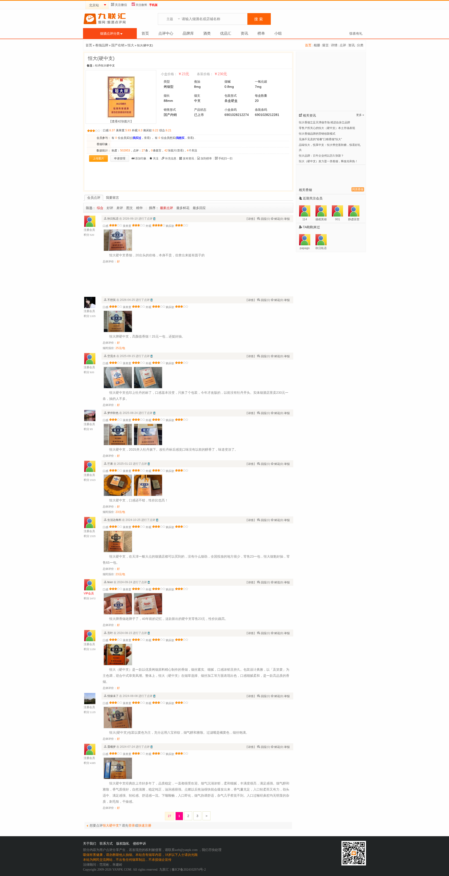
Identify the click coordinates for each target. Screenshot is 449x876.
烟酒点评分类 (110, 33)
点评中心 (165, 33)
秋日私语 (113, 218)
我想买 (180, 138)
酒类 (207, 33)
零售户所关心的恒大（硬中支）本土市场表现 (327, 128)
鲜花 (277, 219)
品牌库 (188, 33)
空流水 (111, 356)
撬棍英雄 (321, 219)
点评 (343, 45)
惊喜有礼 (355, 33)
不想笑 (111, 300)
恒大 (130, 45)
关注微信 (121, 5)
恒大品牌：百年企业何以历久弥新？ (321, 155)
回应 (264, 219)
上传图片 (98, 158)
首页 (145, 33)
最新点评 (166, 208)
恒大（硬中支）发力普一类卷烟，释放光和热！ (328, 161)
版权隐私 (122, 843)
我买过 (137, 138)
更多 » (360, 115)
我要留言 (112, 197)
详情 (334, 45)
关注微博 (141, 5)
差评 (119, 208)
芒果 (110, 463)
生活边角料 (114, 520)
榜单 (261, 33)
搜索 (259, 19)
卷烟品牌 (101, 45)
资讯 (244, 33)
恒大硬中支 (111, 825)
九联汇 (164, 869)
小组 (278, 33)
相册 (317, 45)
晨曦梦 (111, 746)
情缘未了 (113, 696)
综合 (100, 208)
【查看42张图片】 (121, 121)
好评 (110, 208)
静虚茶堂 (353, 219)
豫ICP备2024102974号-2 (189, 869)
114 (304, 219)
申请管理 (119, 158)
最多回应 (199, 208)
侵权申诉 (139, 843)
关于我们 (89, 843)
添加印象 (140, 158)
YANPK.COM (121, 869)
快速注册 (144, 825)
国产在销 (117, 45)
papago (305, 248)
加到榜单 (206, 158)
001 (337, 219)
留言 (325, 45)
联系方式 (106, 843)
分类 (360, 45)
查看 (147, 138)
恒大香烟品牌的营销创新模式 (317, 133)
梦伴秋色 (113, 413)
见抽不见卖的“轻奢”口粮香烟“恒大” (320, 139)
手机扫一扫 (225, 158)
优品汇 (225, 33)
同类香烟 (357, 189)
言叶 (110, 633)
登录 (131, 825)
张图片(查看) (174, 150)
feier (110, 582)
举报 (287, 219)
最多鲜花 (182, 208)
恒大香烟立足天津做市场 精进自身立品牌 (324, 122)
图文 (129, 208)
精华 (139, 208)
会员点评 (93, 197)
